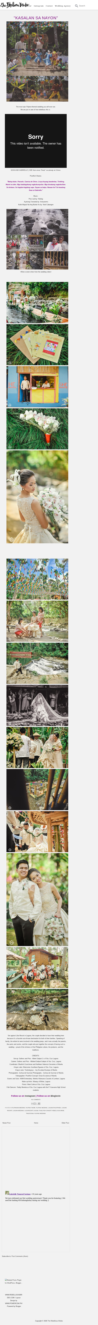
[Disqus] (35, 1158)
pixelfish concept (45, 1110)
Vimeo (58, 170)
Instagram (39, 6)
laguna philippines (54, 1107)
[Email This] (32, 1103)
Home (9, 6)
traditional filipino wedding (36, 1113)
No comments (35, 1099)
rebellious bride (58, 1110)
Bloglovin (55, 1096)
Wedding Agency (63, 6)
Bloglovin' (27, 6)
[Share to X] (37, 1103)
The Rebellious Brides (55, 1321)
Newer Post (7, 1123)
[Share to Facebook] (39, 1103)
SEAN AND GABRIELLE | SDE (21, 170)
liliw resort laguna (31, 1110)
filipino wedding (41, 1107)
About (17, 6)
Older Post (65, 1123)
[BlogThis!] (34, 1103)
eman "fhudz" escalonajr (44, 170)
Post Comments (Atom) (20, 1256)
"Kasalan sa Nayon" (36, 18)
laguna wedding (18, 1110)
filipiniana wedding (18, 1107)
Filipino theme (30, 1107)
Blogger (18, 1306)
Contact (49, 6)
